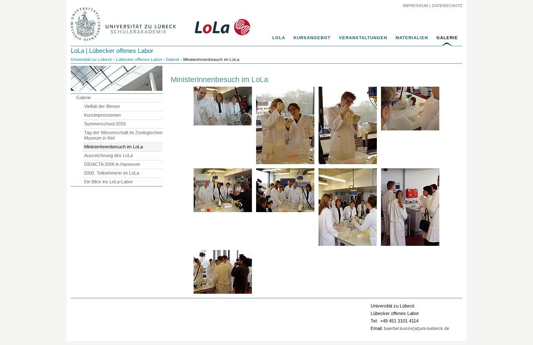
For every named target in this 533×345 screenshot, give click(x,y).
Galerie (447, 37)
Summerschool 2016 (105, 123)
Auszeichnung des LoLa (108, 155)
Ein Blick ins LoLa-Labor (108, 181)
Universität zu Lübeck (91, 59)
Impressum (415, 5)
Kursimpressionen (102, 115)
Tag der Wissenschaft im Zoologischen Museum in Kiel (123, 135)
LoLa (278, 37)
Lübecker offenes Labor (139, 59)
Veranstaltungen (363, 37)
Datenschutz (447, 5)
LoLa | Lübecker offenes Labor (112, 50)
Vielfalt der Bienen (102, 106)
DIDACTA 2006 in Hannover (112, 164)
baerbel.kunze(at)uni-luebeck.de (416, 328)
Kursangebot (312, 37)
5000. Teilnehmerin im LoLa (111, 172)
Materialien (412, 37)
